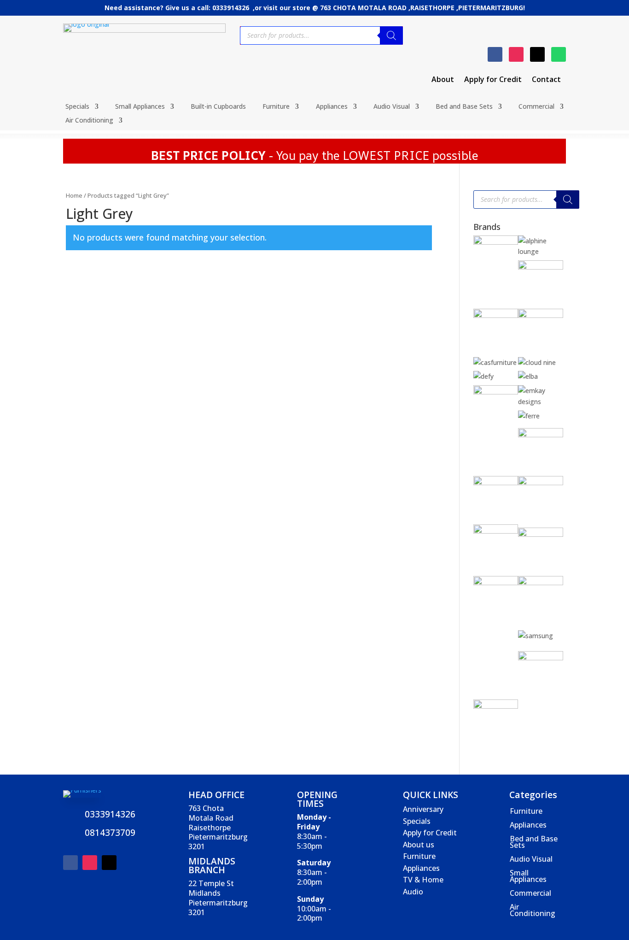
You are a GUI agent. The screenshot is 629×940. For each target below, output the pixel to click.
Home (74, 195)
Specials (77, 107)
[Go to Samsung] (535, 635)
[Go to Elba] (528, 376)
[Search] (391, 35)
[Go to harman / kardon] (495, 482)
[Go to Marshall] (540, 534)
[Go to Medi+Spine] (495, 582)
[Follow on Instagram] (516, 54)
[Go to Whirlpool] (495, 706)
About (442, 80)
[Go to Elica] (495, 392)
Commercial (536, 107)
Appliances (332, 107)
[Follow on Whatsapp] (558, 54)
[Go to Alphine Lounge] (540, 251)
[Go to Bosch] (495, 315)
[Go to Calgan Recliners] (540, 315)
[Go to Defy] (483, 376)
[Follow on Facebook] (495, 54)
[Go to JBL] (540, 482)
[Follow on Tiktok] (537, 54)
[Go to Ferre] (529, 415)
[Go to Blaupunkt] (540, 267)
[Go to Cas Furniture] (495, 362)
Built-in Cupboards (218, 107)
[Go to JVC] (495, 531)
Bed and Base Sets (464, 107)
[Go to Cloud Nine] (537, 362)
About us (418, 845)
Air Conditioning (89, 120)
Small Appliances (140, 107)
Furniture (276, 107)
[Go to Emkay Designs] (540, 401)
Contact (546, 80)
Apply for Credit (493, 80)
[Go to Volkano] (540, 657)
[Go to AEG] (495, 242)
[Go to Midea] (540, 582)
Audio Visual (391, 107)
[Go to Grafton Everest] (540, 434)
